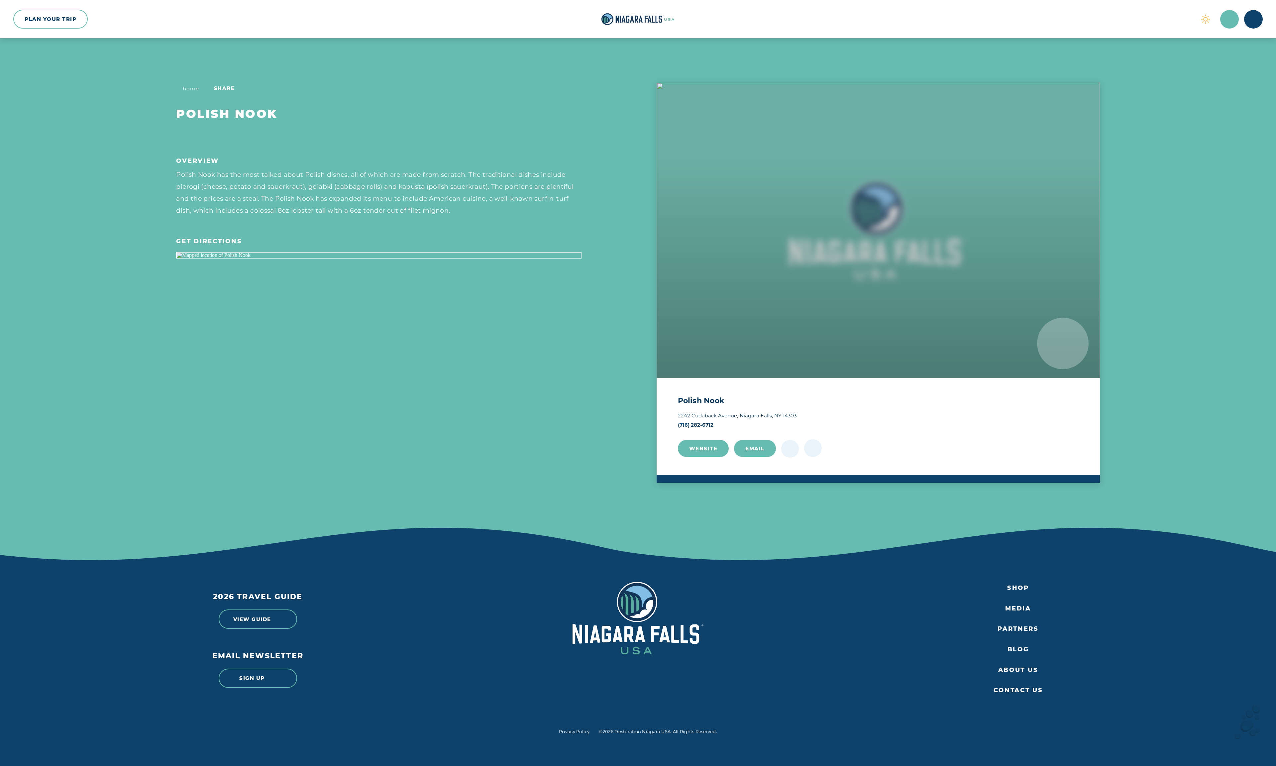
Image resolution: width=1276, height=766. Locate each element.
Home (191, 88)
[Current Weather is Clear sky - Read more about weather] (1205, 19)
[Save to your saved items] (790, 449)
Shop (1018, 588)
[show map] (813, 448)
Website (703, 448)
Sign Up (252, 678)
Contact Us (1018, 690)
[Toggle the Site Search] (1229, 19)
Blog (1018, 649)
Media (1018, 608)
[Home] (638, 19)
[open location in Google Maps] (379, 255)
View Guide (252, 619)
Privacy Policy (574, 731)
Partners (1018, 628)
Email (755, 448)
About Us (1018, 670)
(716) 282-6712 (695, 425)
